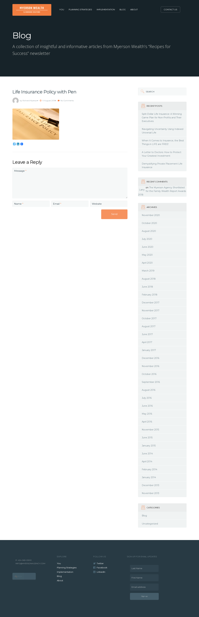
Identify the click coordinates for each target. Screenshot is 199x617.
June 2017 (147, 334)
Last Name (136, 567)
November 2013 (150, 493)
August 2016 (148, 390)
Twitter (100, 563)
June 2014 (147, 453)
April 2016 (147, 421)
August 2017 (148, 326)
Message (20, 170)
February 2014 (149, 469)
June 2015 (147, 437)
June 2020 (147, 247)
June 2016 (147, 405)
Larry (142, 189)
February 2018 (149, 294)
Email (57, 203)
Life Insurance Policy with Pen (44, 92)
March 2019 (148, 270)
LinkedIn (101, 572)
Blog (123, 9)
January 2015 (149, 445)
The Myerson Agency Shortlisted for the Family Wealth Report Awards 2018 (162, 191)
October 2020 (149, 223)
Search (146, 90)
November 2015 (150, 429)
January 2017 (149, 350)
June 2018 (147, 286)
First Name (136, 576)
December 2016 (150, 358)
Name (18, 203)
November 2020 (151, 215)
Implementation (106, 9)
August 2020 (149, 231)
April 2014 (147, 461)
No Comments (67, 100)
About (134, 9)
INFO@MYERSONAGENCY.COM (30, 563)
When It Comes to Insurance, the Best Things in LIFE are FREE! (163, 142)
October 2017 (149, 318)
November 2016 (150, 366)
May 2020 (147, 254)
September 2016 (151, 382)
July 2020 (147, 239)
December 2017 (150, 302)
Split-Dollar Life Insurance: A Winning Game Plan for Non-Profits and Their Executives (162, 118)
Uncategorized (150, 523)
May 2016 (147, 413)
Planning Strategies (80, 9)
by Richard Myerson (29, 100)
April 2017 (147, 342)
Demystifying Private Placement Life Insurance (162, 165)
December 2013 (150, 485)
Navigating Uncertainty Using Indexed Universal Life (162, 131)
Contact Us (170, 9)
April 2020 (147, 262)
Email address (138, 586)
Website (97, 203)
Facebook (102, 567)
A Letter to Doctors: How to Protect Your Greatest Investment (161, 154)
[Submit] (142, 91)
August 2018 (149, 278)
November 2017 (150, 310)
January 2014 (149, 477)
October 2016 (149, 374)
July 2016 (147, 398)
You (61, 9)
